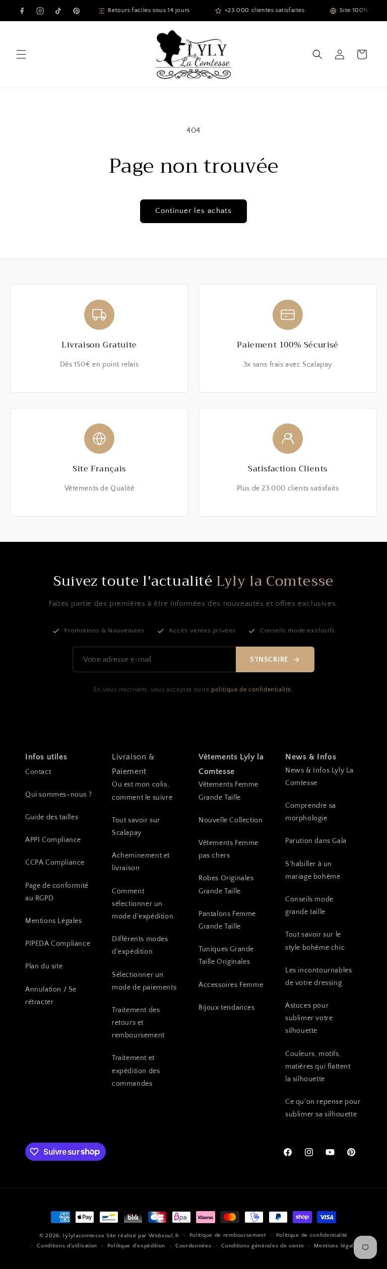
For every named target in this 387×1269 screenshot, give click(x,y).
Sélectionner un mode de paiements (144, 981)
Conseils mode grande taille (309, 905)
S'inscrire (269, 660)
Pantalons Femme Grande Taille (227, 920)
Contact (38, 772)
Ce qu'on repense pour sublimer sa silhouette (323, 1108)
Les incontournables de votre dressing (318, 976)
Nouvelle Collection (231, 820)
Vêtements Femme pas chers (229, 849)
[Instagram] (39, 10)
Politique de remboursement (227, 1235)
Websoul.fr (164, 1236)
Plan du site (43, 966)
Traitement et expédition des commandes (136, 1070)
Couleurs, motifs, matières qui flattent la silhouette (318, 1066)
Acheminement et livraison (141, 862)
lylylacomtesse (83, 1236)
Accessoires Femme (231, 985)
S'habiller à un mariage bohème (312, 870)
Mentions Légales (53, 921)
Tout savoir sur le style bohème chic (315, 941)
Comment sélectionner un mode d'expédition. (143, 904)
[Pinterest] (76, 10)
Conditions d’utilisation (67, 1246)
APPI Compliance (53, 840)
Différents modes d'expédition (140, 945)
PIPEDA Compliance (57, 944)
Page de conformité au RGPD (57, 892)
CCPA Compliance (55, 863)
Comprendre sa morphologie (310, 812)
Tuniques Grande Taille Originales (226, 955)
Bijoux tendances (227, 1008)
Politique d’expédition (136, 1246)
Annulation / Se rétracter (51, 995)
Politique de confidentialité (312, 1235)
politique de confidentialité (251, 689)
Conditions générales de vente (262, 1246)
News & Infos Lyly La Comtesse (319, 776)
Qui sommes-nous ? (58, 795)
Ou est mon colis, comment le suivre (142, 791)
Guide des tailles (51, 817)
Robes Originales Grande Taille (226, 884)
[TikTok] (57, 10)
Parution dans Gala (316, 841)
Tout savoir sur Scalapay (136, 826)
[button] (21, 54)
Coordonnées (193, 1246)
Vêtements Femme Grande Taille (229, 791)
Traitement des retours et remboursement (138, 1022)
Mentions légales (337, 1246)
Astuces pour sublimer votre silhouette (309, 1018)
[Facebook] (21, 10)
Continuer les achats (193, 210)
